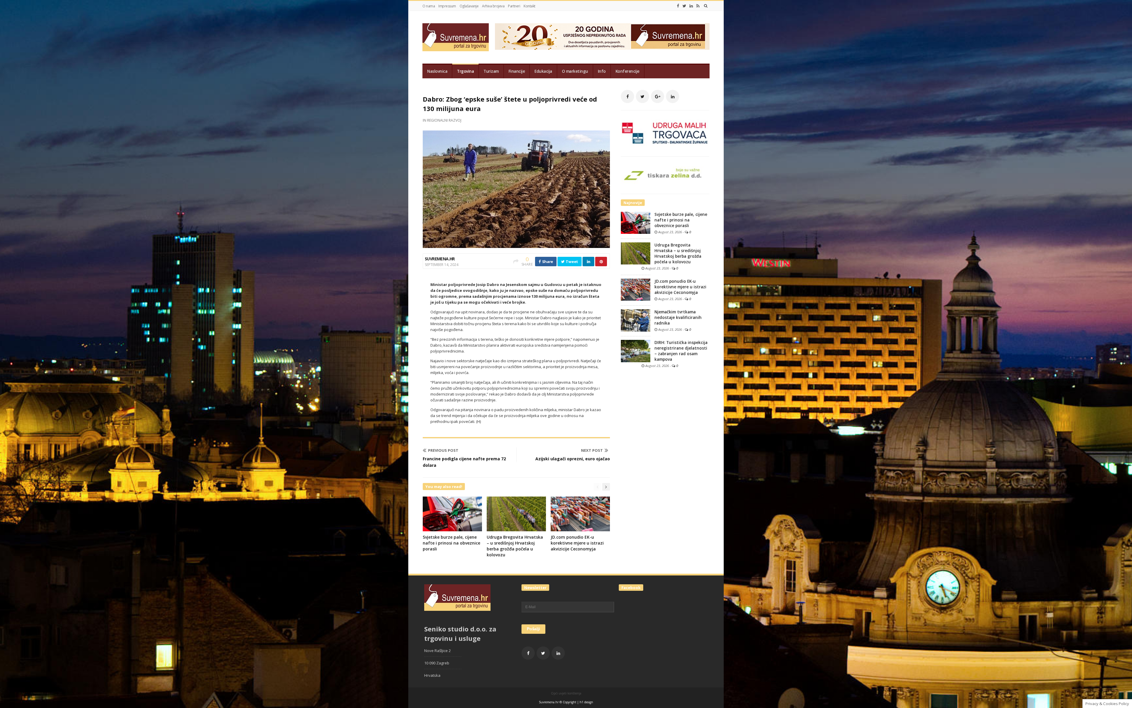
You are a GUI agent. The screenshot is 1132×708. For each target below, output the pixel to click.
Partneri (514, 6)
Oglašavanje (469, 6)
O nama (428, 6)
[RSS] (698, 6)
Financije (517, 71)
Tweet (571, 261)
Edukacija (543, 71)
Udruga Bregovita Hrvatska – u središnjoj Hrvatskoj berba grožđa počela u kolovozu (515, 546)
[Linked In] (691, 6)
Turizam (491, 71)
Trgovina (465, 71)
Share (547, 261)
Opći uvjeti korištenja (566, 693)
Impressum (447, 6)
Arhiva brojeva (493, 6)
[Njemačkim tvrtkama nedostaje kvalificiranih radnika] (635, 320)
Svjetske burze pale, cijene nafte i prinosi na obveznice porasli (451, 543)
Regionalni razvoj (444, 120)
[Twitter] (684, 6)
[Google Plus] (657, 96)
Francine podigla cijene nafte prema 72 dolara (464, 462)
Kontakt (529, 6)
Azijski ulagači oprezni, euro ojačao (572, 458)
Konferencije (627, 71)
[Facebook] (678, 6)
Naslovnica (437, 71)
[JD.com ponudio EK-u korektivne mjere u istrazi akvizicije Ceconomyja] (635, 289)
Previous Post (443, 450)
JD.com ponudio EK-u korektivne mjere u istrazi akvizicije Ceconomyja (577, 543)
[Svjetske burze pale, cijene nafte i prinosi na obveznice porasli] (635, 222)
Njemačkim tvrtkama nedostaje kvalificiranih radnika (678, 317)
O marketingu (575, 71)
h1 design (586, 702)
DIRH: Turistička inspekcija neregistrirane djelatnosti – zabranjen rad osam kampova (681, 351)
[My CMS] (455, 37)
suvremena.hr (440, 259)
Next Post (592, 450)
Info (602, 71)
